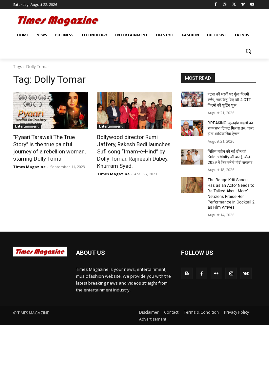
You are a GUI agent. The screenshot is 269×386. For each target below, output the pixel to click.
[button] (248, 51)
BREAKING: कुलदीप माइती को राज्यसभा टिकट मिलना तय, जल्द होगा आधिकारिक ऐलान (231, 128)
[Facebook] (215, 5)
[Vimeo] (243, 5)
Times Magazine (29, 166)
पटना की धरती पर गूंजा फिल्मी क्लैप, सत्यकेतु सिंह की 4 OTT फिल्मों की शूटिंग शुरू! (229, 100)
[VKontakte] (246, 273)
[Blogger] (187, 273)
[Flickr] (216, 273)
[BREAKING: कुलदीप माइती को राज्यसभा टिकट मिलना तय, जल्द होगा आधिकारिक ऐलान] (192, 128)
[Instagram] (225, 5)
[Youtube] (252, 5)
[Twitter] (234, 5)
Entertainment (27, 126)
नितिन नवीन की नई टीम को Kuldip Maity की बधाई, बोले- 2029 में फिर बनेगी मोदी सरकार (230, 157)
